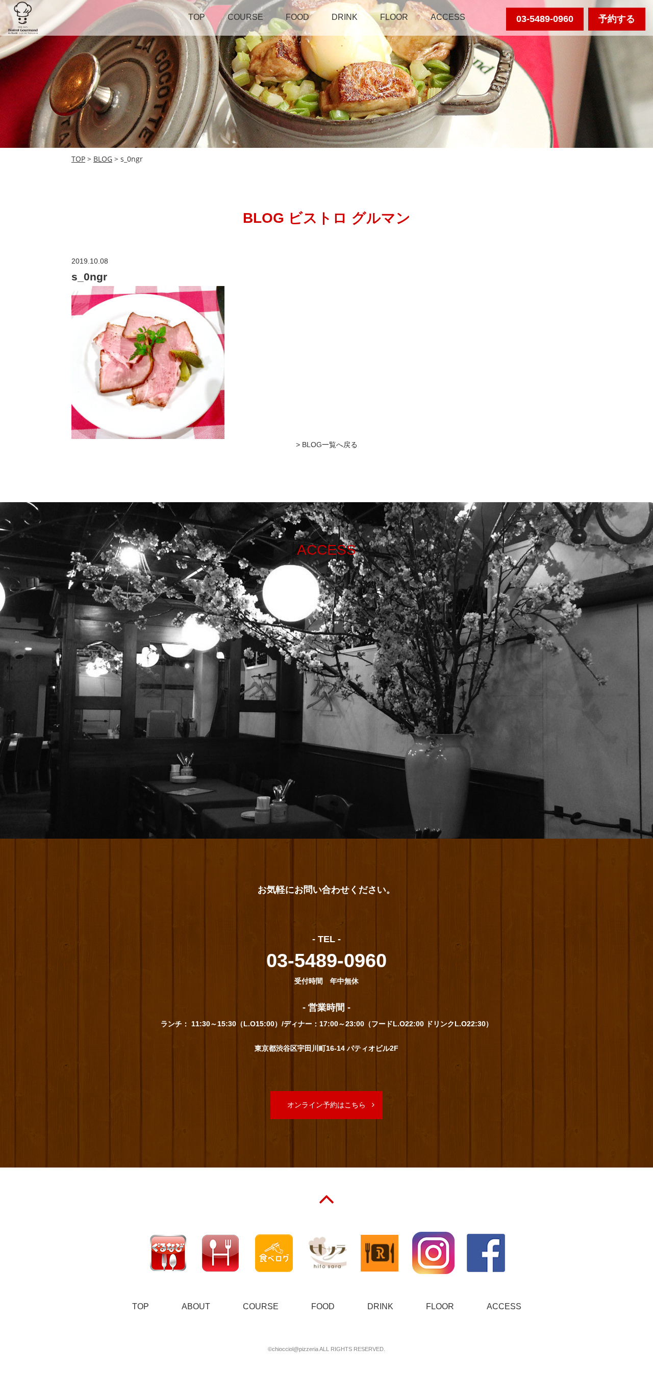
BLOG (102, 159)
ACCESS (448, 17)
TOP (196, 17)
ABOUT (196, 1306)
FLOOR (394, 17)
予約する (616, 19)
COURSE (245, 17)
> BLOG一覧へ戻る (327, 444)
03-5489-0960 (544, 19)
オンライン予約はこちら (326, 1105)
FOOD (297, 17)
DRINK (345, 17)
